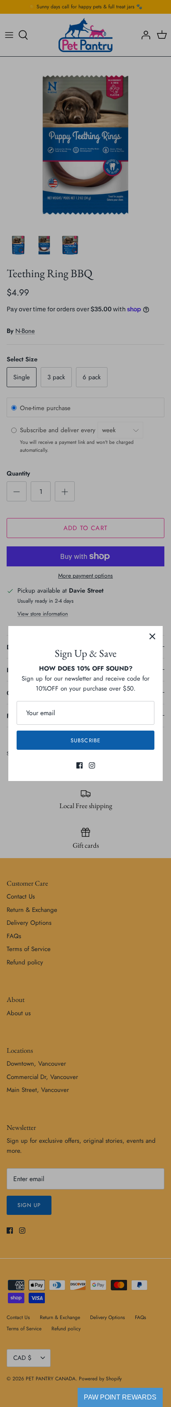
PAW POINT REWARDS (120, 1397)
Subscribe (85, 740)
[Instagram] (92, 765)
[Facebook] (79, 765)
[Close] (152, 636)
